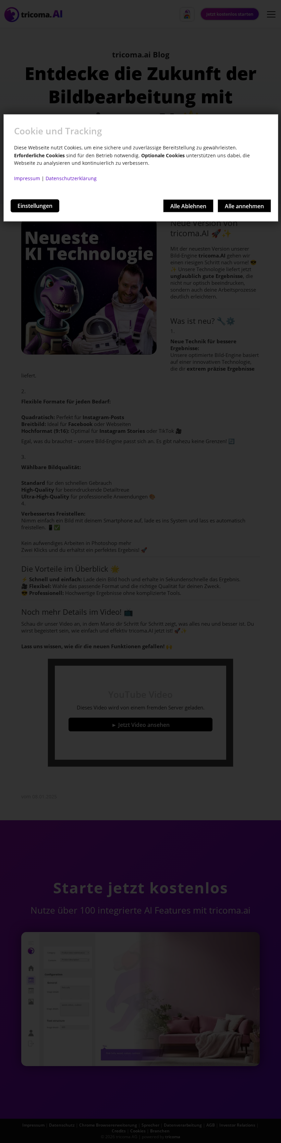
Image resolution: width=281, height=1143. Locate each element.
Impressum (27, 178)
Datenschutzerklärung (71, 178)
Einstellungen (34, 206)
